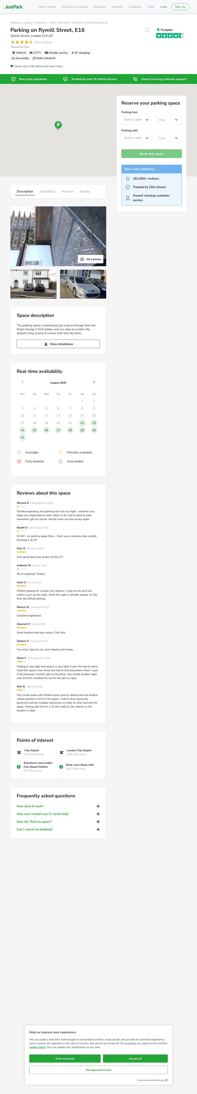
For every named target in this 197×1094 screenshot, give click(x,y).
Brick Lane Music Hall (80, 765)
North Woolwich (59, 22)
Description (25, 191)
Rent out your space (75, 7)
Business (100, 7)
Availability (47, 191)
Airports (117, 7)
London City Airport (79, 750)
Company (135, 7)
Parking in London (21, 22)
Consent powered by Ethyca (150, 1080)
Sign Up (180, 7)
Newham (40, 22)
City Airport (31, 750)
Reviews (68, 191)
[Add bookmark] (148, 30)
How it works (47, 7)
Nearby (85, 191)
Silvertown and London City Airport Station (38, 765)
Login (163, 7)
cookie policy (37, 1047)
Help (151, 7)
